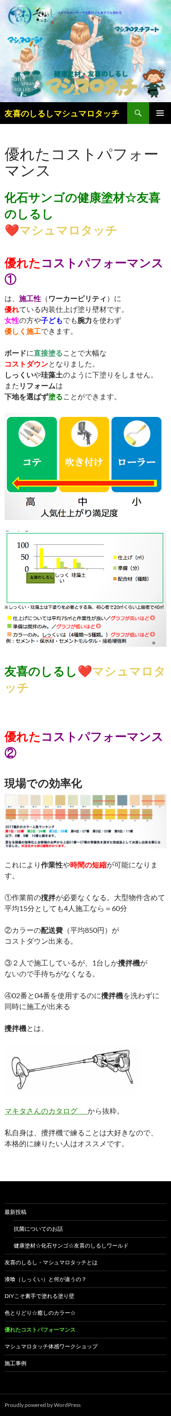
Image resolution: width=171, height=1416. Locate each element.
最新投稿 (15, 1211)
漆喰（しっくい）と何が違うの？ (46, 1279)
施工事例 (15, 1363)
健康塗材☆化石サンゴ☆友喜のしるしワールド (71, 1245)
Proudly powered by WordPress (43, 1404)
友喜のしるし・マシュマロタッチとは (51, 1262)
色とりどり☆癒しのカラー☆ (40, 1312)
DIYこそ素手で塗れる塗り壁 (39, 1295)
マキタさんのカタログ (46, 1110)
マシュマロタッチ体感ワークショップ (51, 1346)
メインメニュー (160, 113)
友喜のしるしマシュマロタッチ (62, 113)
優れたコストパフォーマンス (40, 1329)
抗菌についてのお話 (38, 1228)
